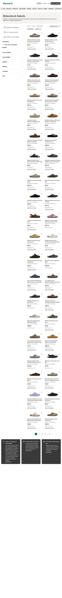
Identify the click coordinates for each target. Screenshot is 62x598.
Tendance (15, 9)
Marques (8, 9)
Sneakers (51, 9)
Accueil (28, 26)
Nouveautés (22, 9)
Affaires (29, 9)
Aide (49, 3)
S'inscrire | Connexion (55, 3)
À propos (44, 4)
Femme (40, 9)
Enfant (45, 9)
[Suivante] (52, 434)
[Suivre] (41, 33)
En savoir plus (12, 461)
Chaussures (58, 9)
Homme (34, 9)
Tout (4, 9)
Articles (39, 3)
